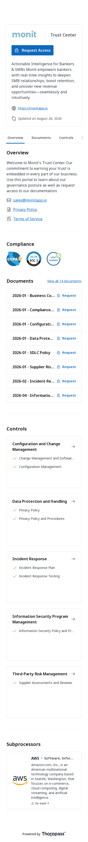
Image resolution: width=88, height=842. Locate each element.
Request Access (36, 50)
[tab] (15, 138)
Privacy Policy (25, 209)
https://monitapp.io (33, 108)
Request (69, 295)
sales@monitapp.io (30, 200)
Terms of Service (27, 218)
